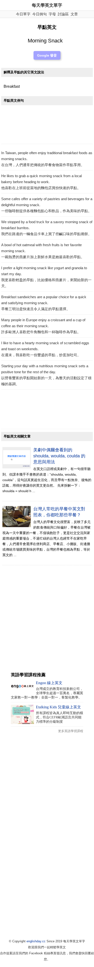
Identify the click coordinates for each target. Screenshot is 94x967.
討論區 (63, 14)
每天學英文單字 (47, 5)
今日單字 (23, 14)
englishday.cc (36, 941)
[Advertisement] (47, 126)
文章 (74, 14)
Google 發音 (47, 55)
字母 (52, 14)
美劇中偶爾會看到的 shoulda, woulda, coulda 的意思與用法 (59, 456)
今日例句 (39, 14)
